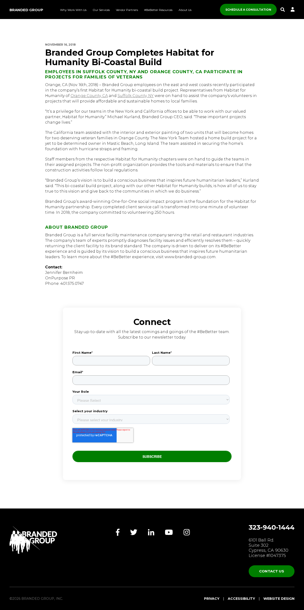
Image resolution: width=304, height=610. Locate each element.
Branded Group (26, 10)
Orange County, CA (89, 95)
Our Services (101, 10)
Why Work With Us (73, 10)
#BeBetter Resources (158, 10)
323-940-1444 (271, 527)
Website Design (278, 598)
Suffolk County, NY (136, 95)
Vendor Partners (127, 10)
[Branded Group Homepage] (33, 540)
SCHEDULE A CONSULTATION (248, 9)
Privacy (211, 598)
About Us (185, 10)
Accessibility (241, 598)
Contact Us (271, 571)
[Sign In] (292, 10)
